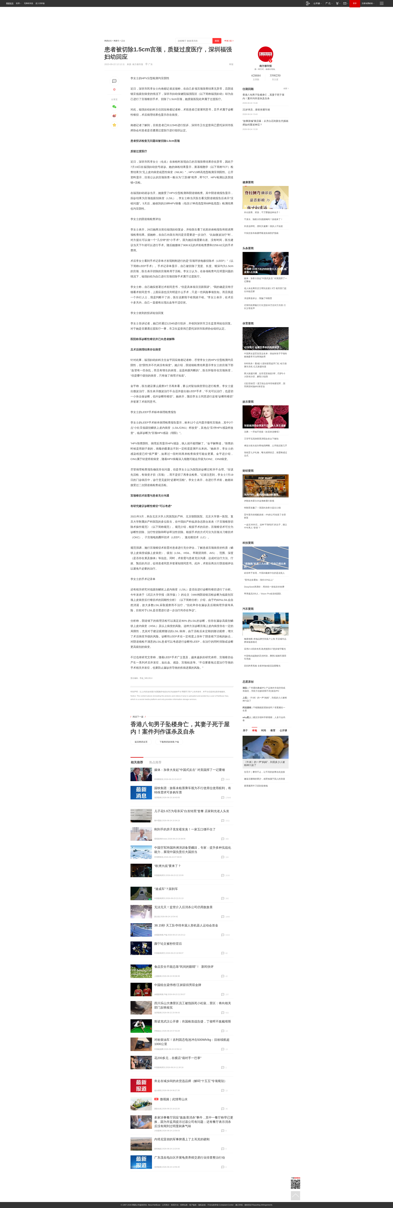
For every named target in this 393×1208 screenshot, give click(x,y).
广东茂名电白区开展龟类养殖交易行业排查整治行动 (189, 1157)
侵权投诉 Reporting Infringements (258, 1205)
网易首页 (10, 3)
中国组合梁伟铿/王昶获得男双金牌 (177, 985)
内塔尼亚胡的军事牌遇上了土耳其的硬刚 (182, 1139)
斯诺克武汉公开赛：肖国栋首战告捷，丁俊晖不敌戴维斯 (192, 1021)
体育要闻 (248, 323)
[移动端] (308, 3)
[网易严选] (328, 3)
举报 (231, 64)
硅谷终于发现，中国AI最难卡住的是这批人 (264, 573)
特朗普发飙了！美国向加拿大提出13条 (262, 507)
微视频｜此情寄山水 (174, 1099)
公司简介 (165, 1205)
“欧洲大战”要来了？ (167, 866)
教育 (272, 730)
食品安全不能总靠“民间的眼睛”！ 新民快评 (184, 966)
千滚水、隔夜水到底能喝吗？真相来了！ (263, 219)
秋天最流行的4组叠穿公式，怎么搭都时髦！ (265, 782)
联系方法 (175, 1205)
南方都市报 (137, 64)
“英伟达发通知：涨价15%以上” (259, 580)
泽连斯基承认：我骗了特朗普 (258, 298)
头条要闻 (248, 248)
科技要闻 (248, 542)
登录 (355, 3)
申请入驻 (228, 41)
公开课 (283, 730)
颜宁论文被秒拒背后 (168, 943)
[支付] (338, 3)
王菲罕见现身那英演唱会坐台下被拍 (261, 438)
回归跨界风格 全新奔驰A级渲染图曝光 (262, 666)
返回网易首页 (141, 742)
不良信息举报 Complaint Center (220, 1205)
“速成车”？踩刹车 (166, 889)
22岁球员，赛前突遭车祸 (256, 109)
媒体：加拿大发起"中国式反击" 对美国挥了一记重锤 (189, 769)
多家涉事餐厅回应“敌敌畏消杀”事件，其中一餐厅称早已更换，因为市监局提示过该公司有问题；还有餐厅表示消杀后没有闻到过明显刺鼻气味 (193, 1122)
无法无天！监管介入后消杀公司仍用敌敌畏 (183, 907)
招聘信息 (184, 1205)
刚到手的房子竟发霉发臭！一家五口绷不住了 (185, 829)
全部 (285, 88)
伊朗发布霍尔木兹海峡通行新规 (259, 501)
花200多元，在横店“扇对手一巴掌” (177, 1058)
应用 (18, 3)
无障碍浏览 (28, 3)
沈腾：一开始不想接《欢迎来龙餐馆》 (262, 432)
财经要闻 (248, 470)
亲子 (245, 730)
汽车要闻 (248, 608)
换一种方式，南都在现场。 (266, 69)
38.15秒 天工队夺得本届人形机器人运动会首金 (186, 925)
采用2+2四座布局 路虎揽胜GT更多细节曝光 (265, 649)
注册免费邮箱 (367, 3)
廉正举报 (239, 1205)
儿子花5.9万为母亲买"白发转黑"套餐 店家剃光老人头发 (191, 811)
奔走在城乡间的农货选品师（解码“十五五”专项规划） (190, 1081)
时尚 (263, 730)
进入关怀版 (40, 3)
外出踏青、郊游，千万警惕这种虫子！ (262, 212)
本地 (254, 730)
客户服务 (193, 1205)
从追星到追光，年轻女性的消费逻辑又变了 (264, 789)
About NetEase (154, 1205)
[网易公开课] (317, 3)
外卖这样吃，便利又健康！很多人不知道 (263, 226)
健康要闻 (248, 182)
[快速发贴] (114, 81)
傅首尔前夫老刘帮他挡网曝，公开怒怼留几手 (265, 445)
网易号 (116, 41)
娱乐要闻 (248, 401)
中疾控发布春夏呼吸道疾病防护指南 (261, 233)
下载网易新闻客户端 (169, 742)
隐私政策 (202, 1205)
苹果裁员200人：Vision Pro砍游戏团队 (262, 593)
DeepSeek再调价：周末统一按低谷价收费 (264, 587)
